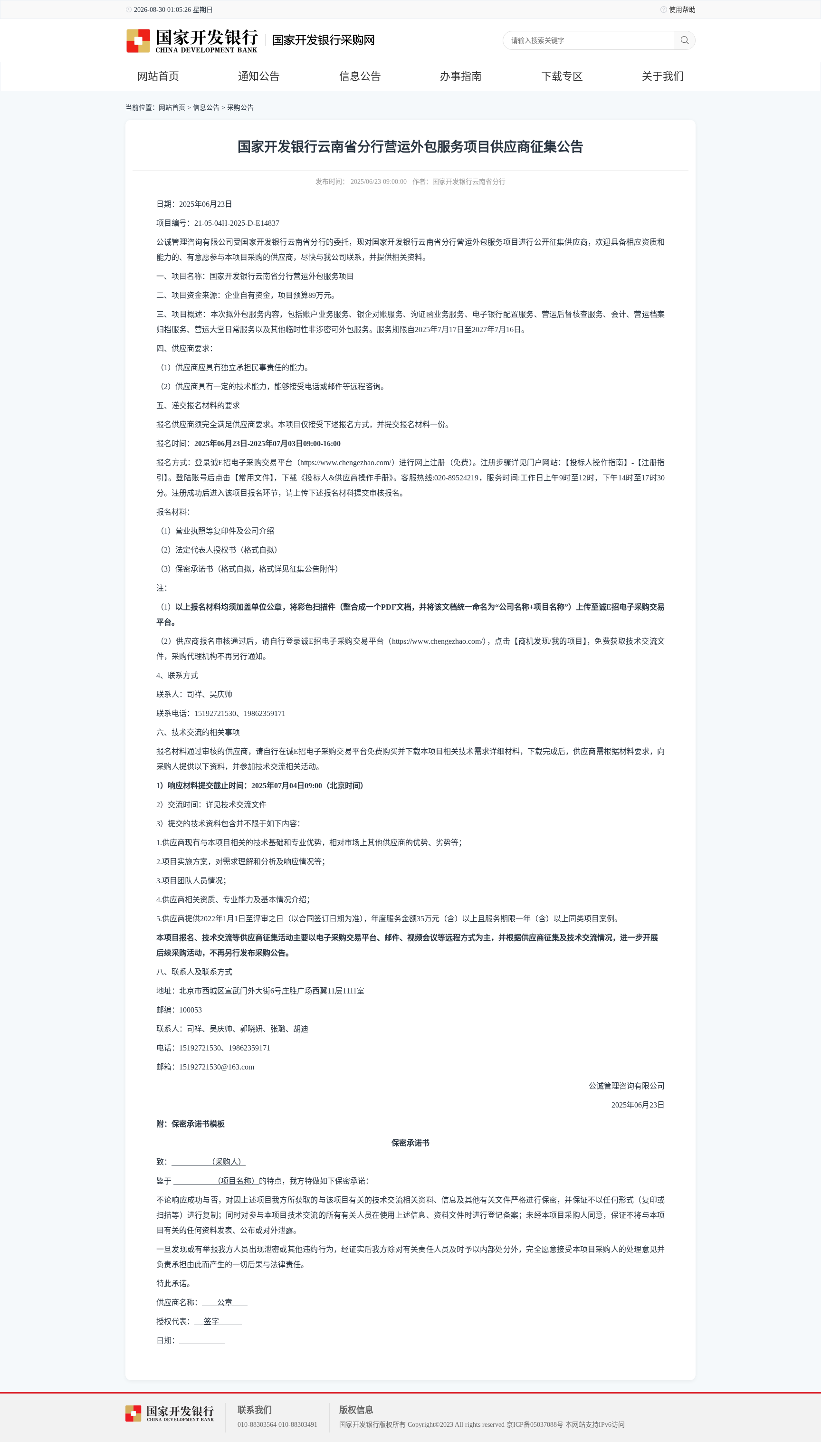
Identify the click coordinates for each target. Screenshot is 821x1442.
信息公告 (360, 76)
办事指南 (461, 76)
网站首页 (158, 76)
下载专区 (562, 76)
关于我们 (663, 76)
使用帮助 (682, 9)
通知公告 (259, 76)
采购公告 (240, 107)
